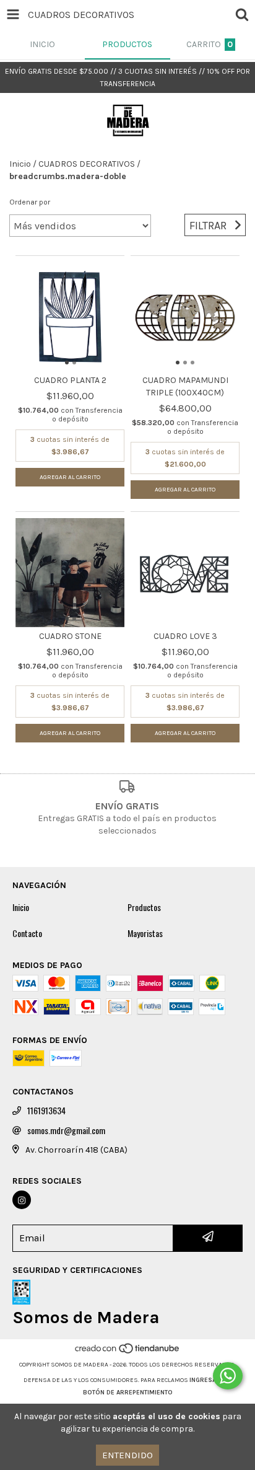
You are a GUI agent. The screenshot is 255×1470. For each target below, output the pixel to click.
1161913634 (46, 1110)
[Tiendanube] (128, 1352)
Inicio (20, 164)
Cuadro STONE (70, 636)
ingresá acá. (210, 1380)
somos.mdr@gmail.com (66, 1130)
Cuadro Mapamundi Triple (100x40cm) (185, 386)
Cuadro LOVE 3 (185, 636)
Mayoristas (145, 933)
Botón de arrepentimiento (128, 1392)
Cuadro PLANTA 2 (70, 380)
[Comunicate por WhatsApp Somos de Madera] (228, 1375)
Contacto (27, 933)
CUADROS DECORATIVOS (86, 164)
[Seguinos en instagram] (21, 1200)
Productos (144, 907)
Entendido (127, 1455)
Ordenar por (29, 202)
